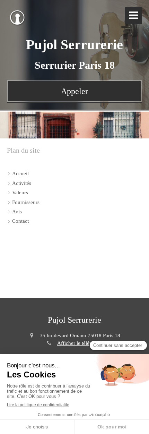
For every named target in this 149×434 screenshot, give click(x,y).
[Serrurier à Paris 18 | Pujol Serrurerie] (17, 17)
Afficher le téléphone (80, 343)
